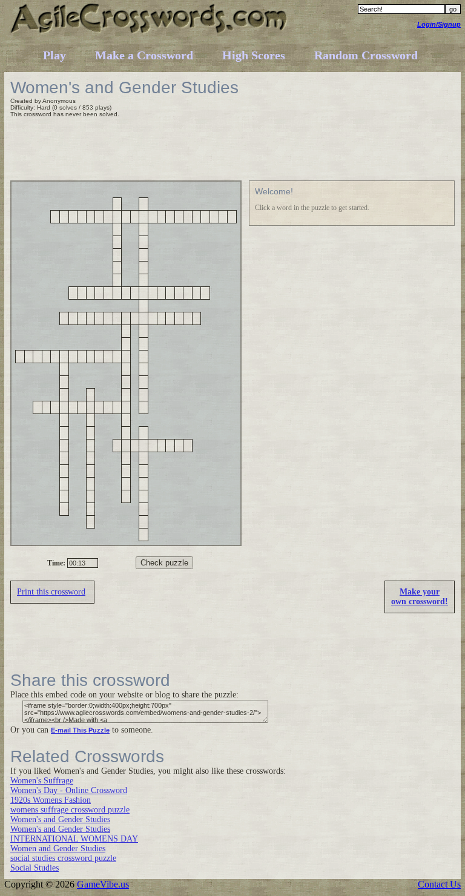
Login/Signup (439, 24)
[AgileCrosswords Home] (149, 33)
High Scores (253, 55)
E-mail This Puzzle (80, 730)
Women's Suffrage (41, 780)
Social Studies (34, 867)
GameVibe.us (103, 884)
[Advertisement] (230, 151)
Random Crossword (366, 55)
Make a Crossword (144, 55)
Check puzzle (164, 562)
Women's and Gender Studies (60, 819)
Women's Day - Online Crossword (68, 790)
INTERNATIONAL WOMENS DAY (74, 838)
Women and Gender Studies (57, 848)
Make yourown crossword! (419, 596)
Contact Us (439, 884)
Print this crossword (51, 591)
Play (54, 55)
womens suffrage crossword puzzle (70, 809)
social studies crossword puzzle (63, 858)
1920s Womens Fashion (50, 800)
